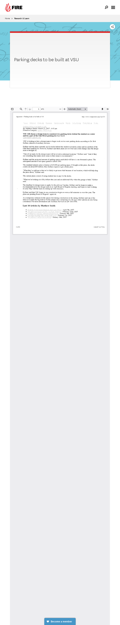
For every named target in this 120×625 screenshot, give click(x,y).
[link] (14, 7)
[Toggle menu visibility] (113, 7)
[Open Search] (106, 7)
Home (7, 18)
